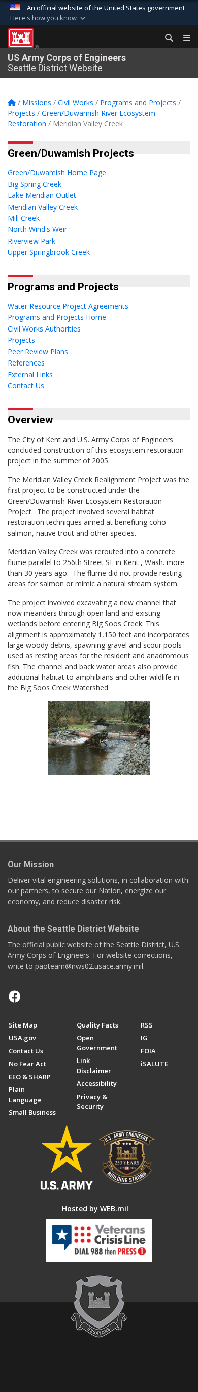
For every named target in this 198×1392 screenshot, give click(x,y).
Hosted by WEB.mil (95, 1208)
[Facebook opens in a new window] (15, 996)
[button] (48, 18)
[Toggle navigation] (182, 38)
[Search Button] (165, 38)
